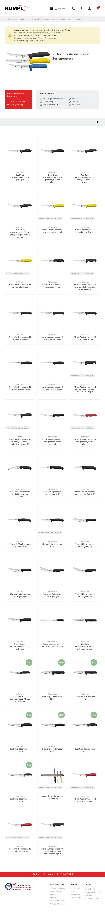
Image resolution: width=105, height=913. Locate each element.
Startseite (8, 19)
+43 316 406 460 (17, 101)
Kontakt (53, 894)
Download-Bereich (57, 901)
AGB (72, 891)
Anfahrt (53, 898)
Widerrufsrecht (55, 891)
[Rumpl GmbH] (16, 8)
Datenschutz (75, 894)
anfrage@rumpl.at (18, 104)
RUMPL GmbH (75, 898)
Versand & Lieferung (57, 888)
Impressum (74, 888)
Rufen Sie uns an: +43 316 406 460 (54, 874)
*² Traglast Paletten (57, 904)
